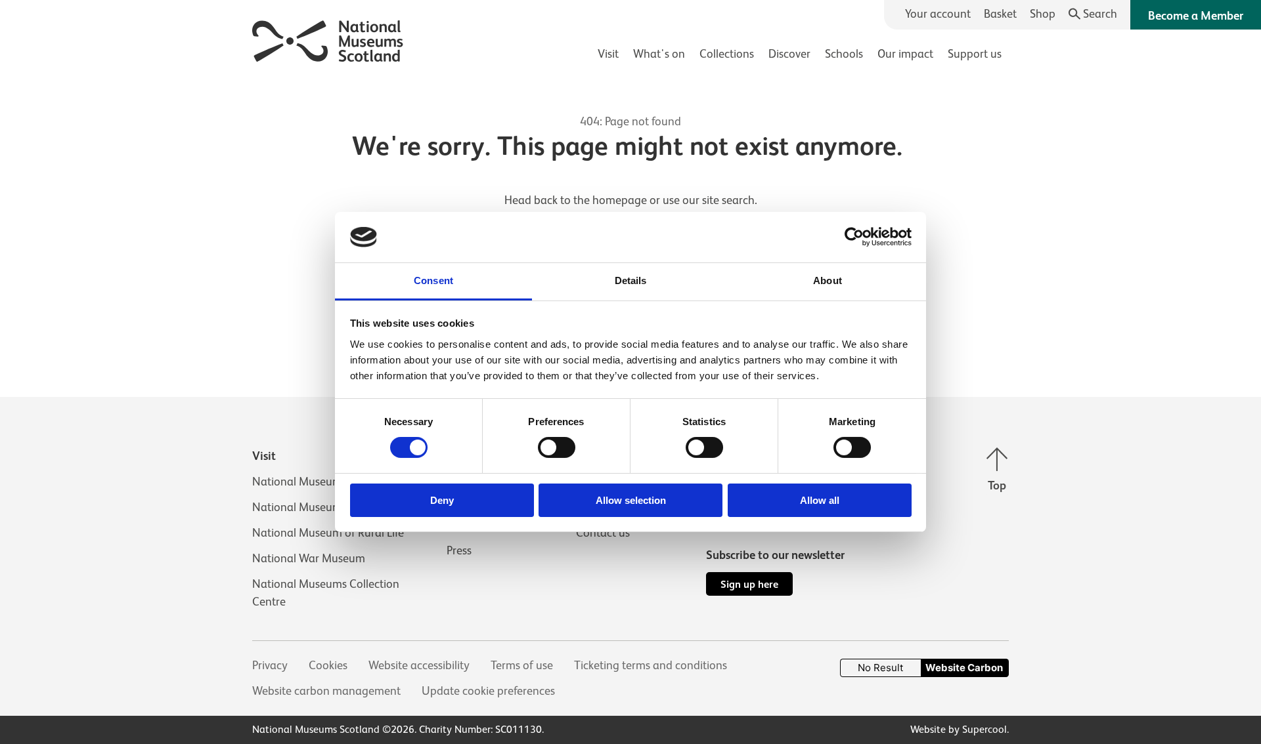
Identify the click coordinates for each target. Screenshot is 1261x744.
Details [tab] (631, 280)
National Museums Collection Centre (325, 592)
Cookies (328, 665)
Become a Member (1195, 15)
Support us (975, 53)
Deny (442, 500)
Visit (608, 53)
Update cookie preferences (488, 690)
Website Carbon (964, 667)
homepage (619, 200)
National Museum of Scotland (327, 481)
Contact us (603, 532)
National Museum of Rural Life (328, 532)
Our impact (905, 53)
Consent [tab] (433, 280)
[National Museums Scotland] (328, 39)
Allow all (819, 500)
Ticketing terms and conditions (650, 665)
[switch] (556, 447)
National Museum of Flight (319, 507)
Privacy (270, 665)
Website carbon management (326, 690)
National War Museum (308, 558)
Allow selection (631, 500)
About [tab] (827, 280)
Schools (844, 53)
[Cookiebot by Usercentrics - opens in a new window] (854, 237)
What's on (659, 53)
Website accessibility (419, 665)
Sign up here (749, 584)
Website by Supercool (958, 729)
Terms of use (522, 665)
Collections (726, 53)
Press (459, 550)
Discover (789, 53)
